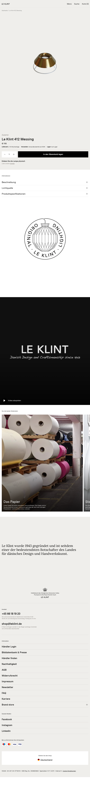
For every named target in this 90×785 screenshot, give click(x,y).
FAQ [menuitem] (4, 693)
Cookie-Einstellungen (69, 771)
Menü (69, 4)
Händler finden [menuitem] (9, 658)
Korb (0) (85, 4)
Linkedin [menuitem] (6, 731)
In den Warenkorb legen (53, 154)
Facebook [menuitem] (7, 719)
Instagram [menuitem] (7, 725)
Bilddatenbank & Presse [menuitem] (14, 652)
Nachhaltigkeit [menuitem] (9, 664)
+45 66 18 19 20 (11, 613)
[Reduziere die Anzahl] (5, 154)
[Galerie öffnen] (45, 68)
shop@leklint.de (12, 623)
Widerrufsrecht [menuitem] (10, 675)
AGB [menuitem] (4, 670)
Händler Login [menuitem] (9, 646)
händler (12, 163)
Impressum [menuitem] (7, 681)
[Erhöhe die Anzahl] (14, 154)
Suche (76, 4)
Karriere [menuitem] (6, 699)
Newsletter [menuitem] (7, 687)
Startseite (5, 10)
